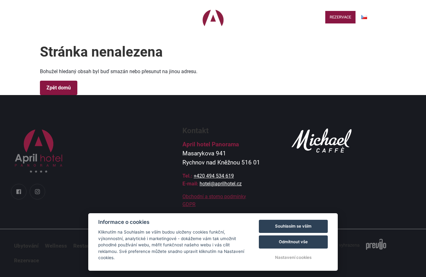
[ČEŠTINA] (364, 17)
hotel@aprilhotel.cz (221, 184)
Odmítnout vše (293, 241)
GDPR (189, 204)
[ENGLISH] (364, 27)
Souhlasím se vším (293, 226)
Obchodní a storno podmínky (214, 196)
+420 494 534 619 (214, 176)
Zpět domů (58, 88)
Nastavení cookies (293, 257)
